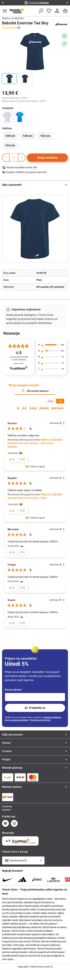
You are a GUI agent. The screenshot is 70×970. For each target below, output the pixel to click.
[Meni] (4, 11)
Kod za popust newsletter (16, 720)
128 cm (11, 136)
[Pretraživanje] (40, 11)
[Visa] (20, 777)
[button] (10, 385)
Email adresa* (13, 689)
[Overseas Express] (7, 797)
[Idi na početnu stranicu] (16, 10)
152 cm (46, 136)
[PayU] (7, 777)
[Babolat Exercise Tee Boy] (7, 117)
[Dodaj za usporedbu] (64, 43)
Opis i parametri (12, 184)
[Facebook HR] (5, 823)
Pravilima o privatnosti (40, 720)
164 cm (11, 146)
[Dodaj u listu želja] (64, 35)
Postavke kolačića (5, 808)
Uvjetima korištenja (52, 717)
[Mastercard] (32, 777)
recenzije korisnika (19, 358)
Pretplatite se (37, 707)
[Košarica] (65, 10)
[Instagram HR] (14, 823)
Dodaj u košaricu (47, 157)
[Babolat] (61, 24)
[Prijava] (57, 11)
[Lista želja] (49, 10)
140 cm (29, 136)
